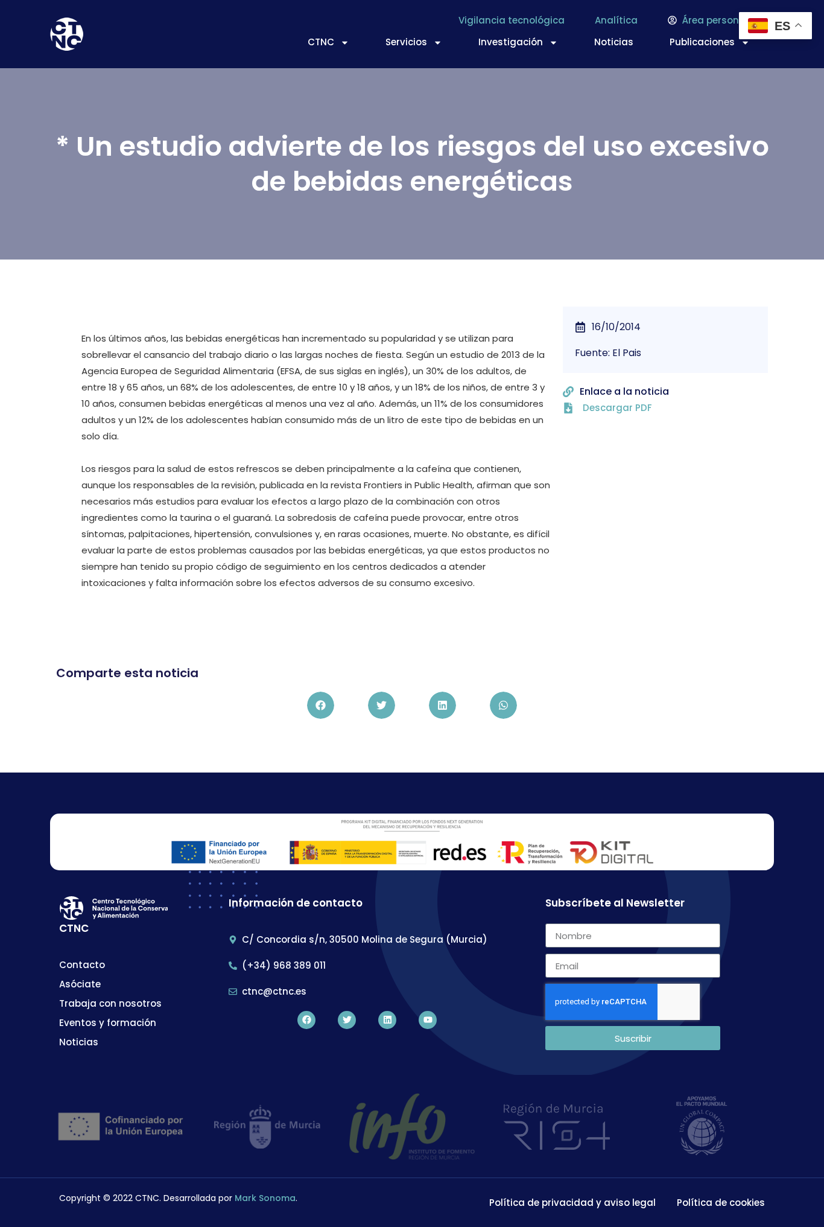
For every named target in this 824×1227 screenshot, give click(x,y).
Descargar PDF (617, 407)
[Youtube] (428, 1020)
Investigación (510, 42)
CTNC (321, 42)
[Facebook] (306, 1020)
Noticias (613, 42)
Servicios (406, 42)
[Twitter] (347, 1020)
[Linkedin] (387, 1020)
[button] (320, 705)
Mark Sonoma (265, 1198)
